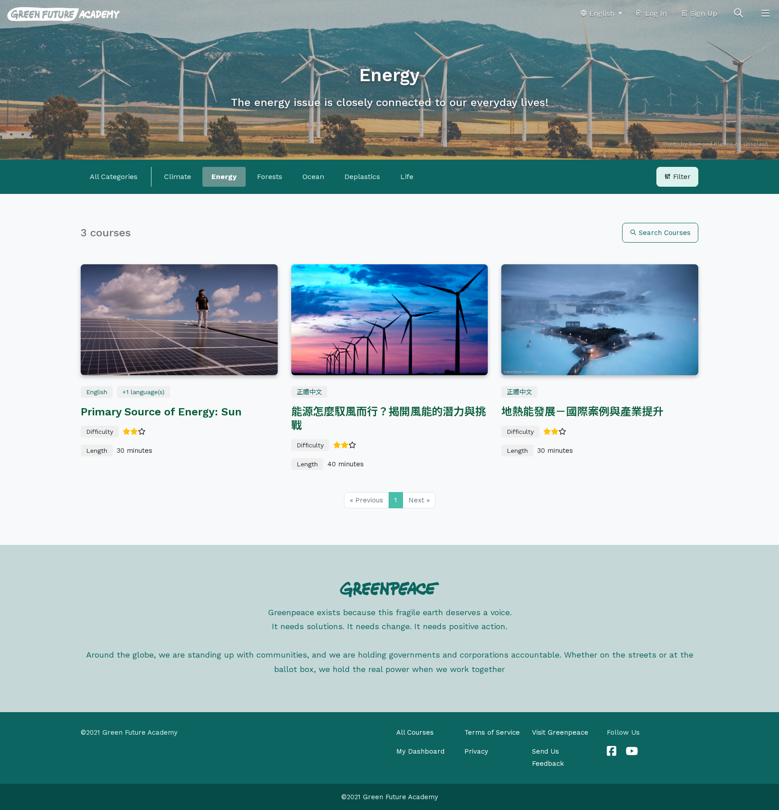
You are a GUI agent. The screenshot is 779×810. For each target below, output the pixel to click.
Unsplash (755, 144)
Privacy (476, 751)
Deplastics (362, 176)
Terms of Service (492, 732)
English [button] (602, 13)
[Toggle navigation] (765, 13)
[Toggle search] (738, 13)
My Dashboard (420, 751)
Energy (224, 176)
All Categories (113, 176)
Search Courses (664, 233)
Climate (177, 176)
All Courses (415, 732)
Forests (269, 176)
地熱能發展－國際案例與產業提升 (582, 411)
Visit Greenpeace (560, 732)
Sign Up (702, 13)
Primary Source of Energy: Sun (161, 411)
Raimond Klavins (711, 144)
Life (406, 176)
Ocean (313, 176)
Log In (655, 13)
